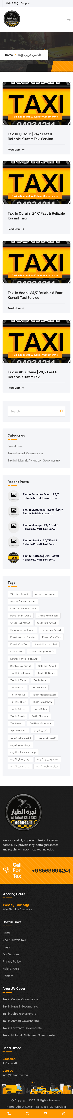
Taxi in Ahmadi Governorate (21, 1021)
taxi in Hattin (17, 687)
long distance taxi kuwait (24, 658)
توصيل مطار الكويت (20, 759)
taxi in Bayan (40, 680)
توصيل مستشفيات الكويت (23, 752)
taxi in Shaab (17, 716)
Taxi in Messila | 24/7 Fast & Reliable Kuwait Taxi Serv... (40, 542)
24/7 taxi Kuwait (19, 594)
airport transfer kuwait (22, 601)
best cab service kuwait (23, 608)
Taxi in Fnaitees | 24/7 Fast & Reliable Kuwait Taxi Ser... (41, 557)
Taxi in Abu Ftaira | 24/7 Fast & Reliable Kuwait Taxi (32, 374)
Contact (8, 976)
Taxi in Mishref (17, 701)
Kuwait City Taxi (19, 644)
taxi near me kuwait (40, 723)
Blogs (6, 947)
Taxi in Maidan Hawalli (44, 694)
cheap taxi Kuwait (20, 622)
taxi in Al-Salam (46, 673)
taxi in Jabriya (17, 694)
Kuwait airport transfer (22, 637)
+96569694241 (51, 870)
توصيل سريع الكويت (20, 744)
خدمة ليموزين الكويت (48, 759)
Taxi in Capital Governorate (20, 999)
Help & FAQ (12, 3)
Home (9, 55)
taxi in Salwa (40, 709)
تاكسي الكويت (41, 730)
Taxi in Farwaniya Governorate (22, 1028)
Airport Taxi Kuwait (45, 594)
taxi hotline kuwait (20, 673)
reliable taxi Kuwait (20, 665)
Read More (14, 149)
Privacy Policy (12, 961)
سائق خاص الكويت (19, 766)
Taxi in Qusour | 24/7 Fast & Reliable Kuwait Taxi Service (30, 136)
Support (26, 3)
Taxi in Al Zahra (18, 680)
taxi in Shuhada (40, 716)
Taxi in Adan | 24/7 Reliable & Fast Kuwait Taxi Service (35, 295)
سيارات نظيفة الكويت (47, 766)
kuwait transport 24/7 (42, 651)
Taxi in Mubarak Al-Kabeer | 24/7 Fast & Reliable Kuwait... (43, 511)
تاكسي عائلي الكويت (20, 737)
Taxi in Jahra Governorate (19, 1014)
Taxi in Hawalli (38, 687)
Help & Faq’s (11, 969)
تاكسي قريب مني (47, 737)
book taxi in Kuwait (20, 615)
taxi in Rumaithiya (42, 701)
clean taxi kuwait (46, 622)
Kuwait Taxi (15, 446)
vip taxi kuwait (18, 730)
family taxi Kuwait (51, 630)
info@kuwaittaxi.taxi (15, 1075)
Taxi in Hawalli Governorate (25, 453)
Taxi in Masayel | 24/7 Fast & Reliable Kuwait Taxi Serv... (40, 527)
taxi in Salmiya (18, 709)
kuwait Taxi (16, 651)
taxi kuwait (16, 723)
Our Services (11, 954)
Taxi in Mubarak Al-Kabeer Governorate (35, 116)
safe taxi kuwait (47, 665)
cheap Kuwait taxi (48, 615)
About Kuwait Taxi (14, 940)
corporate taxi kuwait (22, 630)
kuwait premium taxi (46, 644)
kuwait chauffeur (51, 637)
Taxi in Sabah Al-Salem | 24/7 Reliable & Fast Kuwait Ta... (41, 496)
